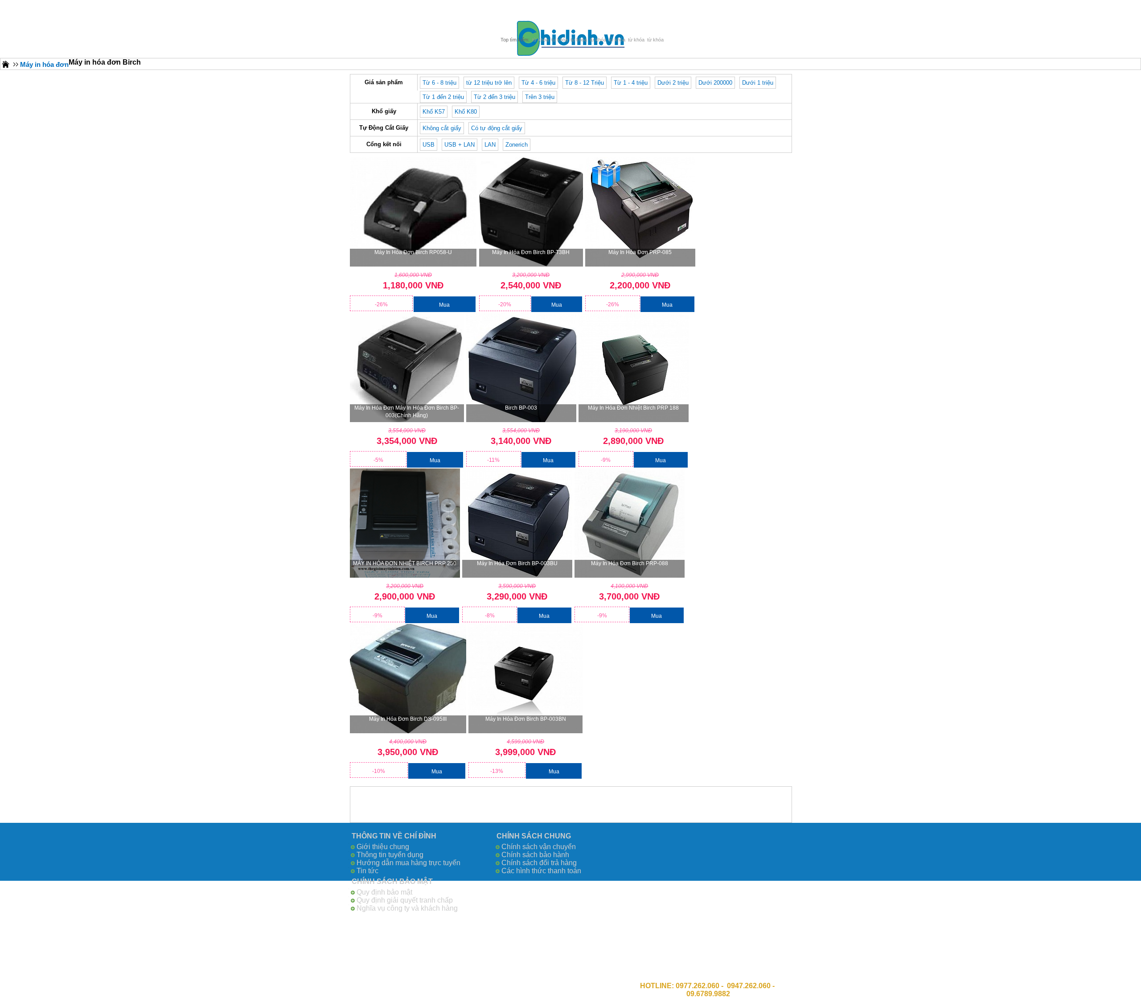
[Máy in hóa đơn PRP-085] (640, 212)
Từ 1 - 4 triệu (631, 82)
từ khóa (540, 39)
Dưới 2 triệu (673, 82)
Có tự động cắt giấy (496, 128)
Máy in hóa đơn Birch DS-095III (408, 719)
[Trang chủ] (5, 64)
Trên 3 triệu (539, 97)
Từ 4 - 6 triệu (538, 82)
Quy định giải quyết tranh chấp (405, 900)
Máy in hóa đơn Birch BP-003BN (525, 719)
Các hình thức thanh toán (541, 871)
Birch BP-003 (521, 408)
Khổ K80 (466, 111)
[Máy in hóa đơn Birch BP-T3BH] (531, 212)
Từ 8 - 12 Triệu (584, 82)
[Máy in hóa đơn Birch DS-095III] (408, 678)
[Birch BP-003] (521, 367)
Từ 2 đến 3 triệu (494, 97)
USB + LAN (459, 144)
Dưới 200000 (715, 82)
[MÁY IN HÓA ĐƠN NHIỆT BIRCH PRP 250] (405, 523)
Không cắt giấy (442, 128)
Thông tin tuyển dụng (390, 854)
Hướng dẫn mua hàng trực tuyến (408, 863)
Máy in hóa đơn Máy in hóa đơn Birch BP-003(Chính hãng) (406, 412)
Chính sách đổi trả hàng (539, 863)
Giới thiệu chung (383, 846)
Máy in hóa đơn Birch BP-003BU (517, 563)
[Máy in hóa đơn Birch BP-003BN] (525, 678)
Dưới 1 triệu (757, 82)
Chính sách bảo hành (535, 854)
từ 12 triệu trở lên (489, 82)
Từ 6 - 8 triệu (439, 82)
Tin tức (367, 871)
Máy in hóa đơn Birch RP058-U (413, 252)
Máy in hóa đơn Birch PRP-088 (629, 563)
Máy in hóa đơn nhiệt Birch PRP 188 (633, 408)
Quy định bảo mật (384, 892)
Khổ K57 (434, 111)
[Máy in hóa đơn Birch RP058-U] (413, 212)
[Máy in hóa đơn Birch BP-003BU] (517, 523)
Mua (444, 305)
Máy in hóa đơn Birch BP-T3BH (531, 252)
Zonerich (516, 144)
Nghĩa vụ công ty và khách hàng (407, 908)
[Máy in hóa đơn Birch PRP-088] (630, 523)
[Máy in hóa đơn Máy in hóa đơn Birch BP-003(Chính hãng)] (407, 367)
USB (429, 144)
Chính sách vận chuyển (538, 846)
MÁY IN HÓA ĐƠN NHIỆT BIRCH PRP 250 (404, 563)
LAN (490, 144)
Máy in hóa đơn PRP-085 (640, 252)
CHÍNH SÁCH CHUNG (534, 836)
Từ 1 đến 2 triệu (443, 97)
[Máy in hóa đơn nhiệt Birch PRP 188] (634, 367)
